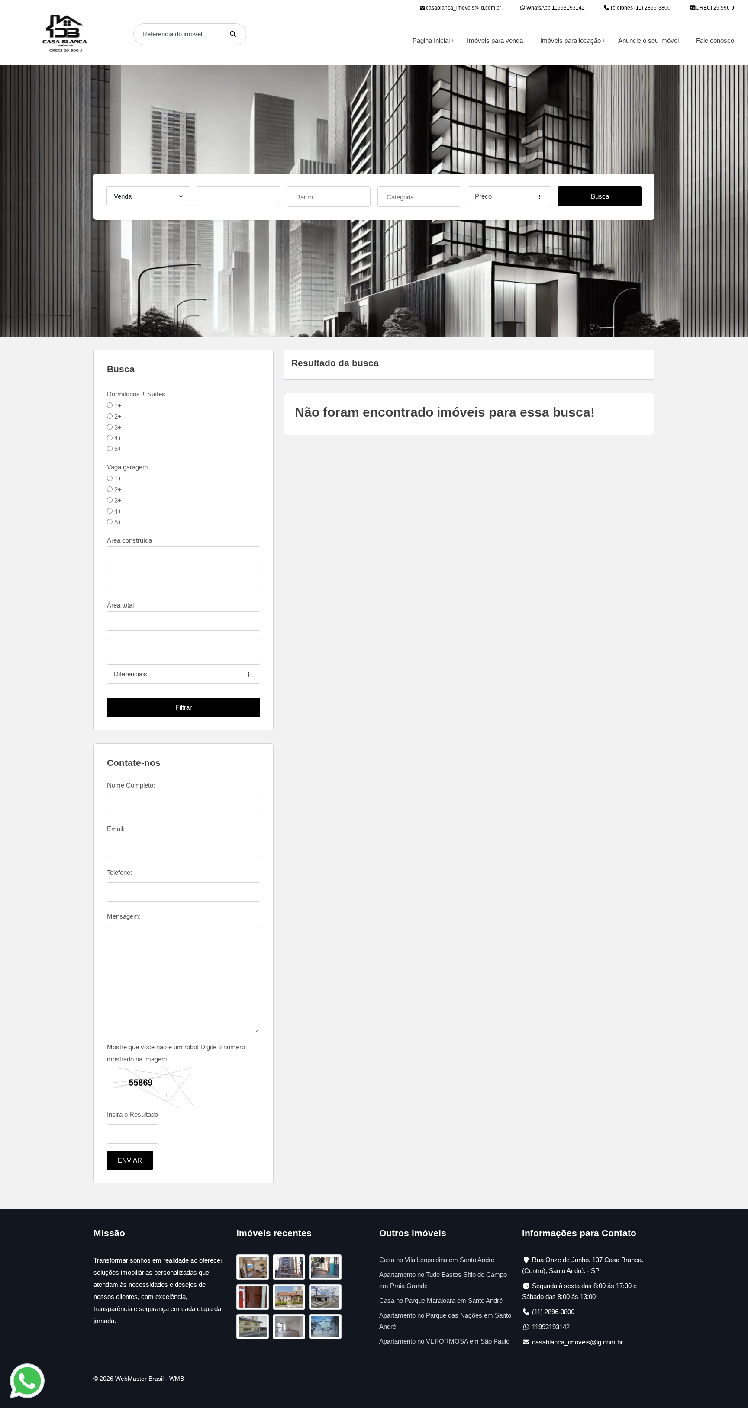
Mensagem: (124, 916)
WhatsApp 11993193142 (555, 8)
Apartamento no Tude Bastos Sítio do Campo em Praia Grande (443, 1280)
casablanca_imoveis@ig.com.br (463, 8)
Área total (120, 605)
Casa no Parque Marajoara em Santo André (441, 1300)
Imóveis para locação (570, 40)
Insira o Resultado (132, 1114)
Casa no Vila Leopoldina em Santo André (436, 1259)
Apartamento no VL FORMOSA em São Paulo (444, 1341)
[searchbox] (330, 195)
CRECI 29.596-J (714, 8)
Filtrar (184, 707)
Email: (116, 829)
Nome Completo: (131, 785)
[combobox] (329, 196)
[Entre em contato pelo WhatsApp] (27, 1380)
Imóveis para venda (495, 40)
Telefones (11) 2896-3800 (640, 8)
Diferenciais (130, 674)
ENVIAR (130, 1160)
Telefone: (119, 872)
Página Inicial (431, 40)
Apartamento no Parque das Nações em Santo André (445, 1321)
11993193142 (551, 1327)
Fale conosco (715, 40)
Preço (483, 196)
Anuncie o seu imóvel (648, 40)
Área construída (129, 540)
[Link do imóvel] (254, 1268)
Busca (600, 196)
